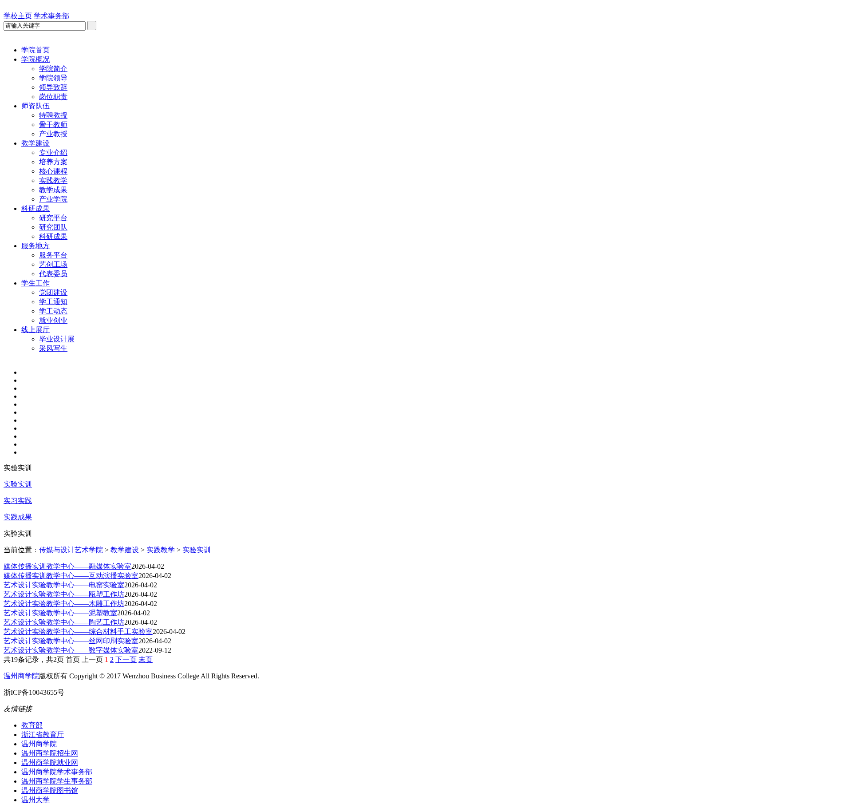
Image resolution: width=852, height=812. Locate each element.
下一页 (126, 659)
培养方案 (53, 162)
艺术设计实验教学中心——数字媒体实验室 (71, 650)
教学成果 (53, 190)
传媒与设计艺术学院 (71, 550)
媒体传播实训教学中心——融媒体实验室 (67, 566)
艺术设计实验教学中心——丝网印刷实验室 (71, 641)
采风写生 (53, 348)
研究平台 (53, 218)
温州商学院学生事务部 (56, 781)
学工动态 (53, 311)
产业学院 (53, 199)
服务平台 (53, 255)
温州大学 (35, 800)
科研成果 (35, 208)
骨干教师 (53, 124)
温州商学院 (21, 676)
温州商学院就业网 (49, 762)
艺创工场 (53, 264)
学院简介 (53, 68)
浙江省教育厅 (42, 734)
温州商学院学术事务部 (56, 772)
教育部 (32, 725)
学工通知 (53, 301)
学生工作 (35, 283)
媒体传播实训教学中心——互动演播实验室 (71, 575)
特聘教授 (53, 115)
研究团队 (53, 227)
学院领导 (53, 78)
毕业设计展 (57, 339)
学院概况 (35, 59)
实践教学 (53, 180)
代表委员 (53, 273)
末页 (145, 659)
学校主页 (18, 16)
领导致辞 (53, 87)
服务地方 (35, 246)
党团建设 (53, 292)
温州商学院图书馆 (49, 790)
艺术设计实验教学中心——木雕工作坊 (64, 603)
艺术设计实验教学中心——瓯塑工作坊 (64, 594)
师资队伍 (35, 106)
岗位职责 (53, 96)
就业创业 (53, 320)
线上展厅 (35, 329)
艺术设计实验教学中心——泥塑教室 (60, 613)
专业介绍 (53, 152)
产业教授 (53, 134)
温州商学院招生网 (49, 753)
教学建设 (35, 143)
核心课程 (53, 171)
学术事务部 (51, 16)
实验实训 (196, 550)
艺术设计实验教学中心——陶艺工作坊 (64, 622)
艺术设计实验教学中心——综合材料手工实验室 (78, 631)
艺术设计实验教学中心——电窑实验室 (64, 585)
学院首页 (35, 50)
